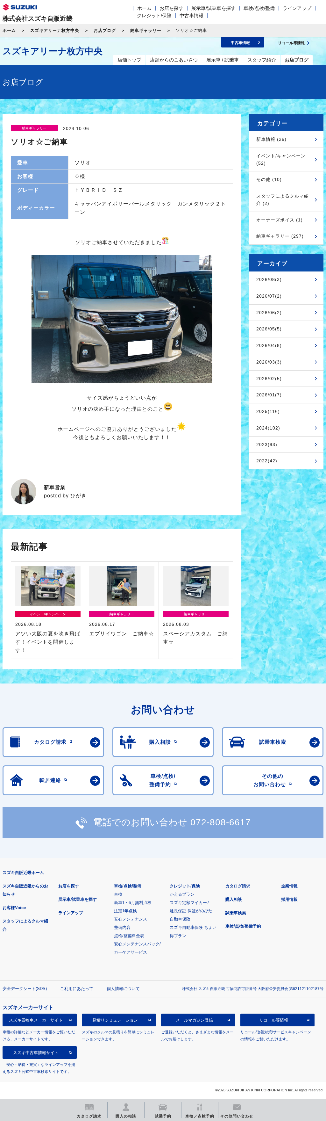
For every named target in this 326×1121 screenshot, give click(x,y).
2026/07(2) (269, 296)
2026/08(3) (269, 279)
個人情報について (123, 988)
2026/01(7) (269, 394)
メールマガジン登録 (194, 1020)
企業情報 (289, 886)
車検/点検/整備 (259, 8)
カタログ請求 (237, 886)
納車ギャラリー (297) (280, 236)
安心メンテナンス (130, 919)
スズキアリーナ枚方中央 (54, 30)
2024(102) (268, 427)
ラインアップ (297, 8)
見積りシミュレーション (115, 1020)
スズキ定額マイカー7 (189, 902)
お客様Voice (14, 907)
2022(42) (266, 460)
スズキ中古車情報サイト (36, 1052)
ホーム (144, 8)
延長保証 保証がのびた (191, 910)
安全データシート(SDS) (25, 988)
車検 (118, 894)
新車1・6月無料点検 (133, 902)
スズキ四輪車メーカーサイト (36, 1020)
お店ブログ (105, 30)
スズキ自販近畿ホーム (23, 872)
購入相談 (233, 899)
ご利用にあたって (76, 988)
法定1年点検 (125, 910)
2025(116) (268, 411)
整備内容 (122, 927)
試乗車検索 (235, 912)
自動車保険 (180, 919)
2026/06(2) (269, 312)
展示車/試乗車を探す (213, 8)
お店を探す (171, 8)
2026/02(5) (269, 378)
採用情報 (289, 899)
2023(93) (266, 444)
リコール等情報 (273, 1020)
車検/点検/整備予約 (243, 926)
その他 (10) (269, 179)
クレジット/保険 (154, 15)
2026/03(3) (269, 362)
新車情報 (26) (271, 139)
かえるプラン (182, 894)
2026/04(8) (269, 345)
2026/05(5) (269, 328)
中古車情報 (191, 15)
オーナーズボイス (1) (279, 219)
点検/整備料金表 (129, 935)
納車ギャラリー (145, 30)
